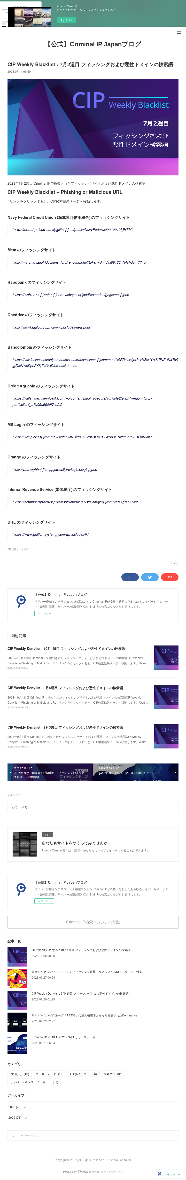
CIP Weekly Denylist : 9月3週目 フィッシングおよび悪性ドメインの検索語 (65, 727)
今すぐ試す (66, 20)
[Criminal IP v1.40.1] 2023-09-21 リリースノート (63, 1037)
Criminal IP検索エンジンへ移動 (93, 922)
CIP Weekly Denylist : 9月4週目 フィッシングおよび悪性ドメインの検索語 (65, 687)
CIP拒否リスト (83, 1074)
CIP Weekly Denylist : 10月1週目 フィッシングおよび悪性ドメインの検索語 (66, 648)
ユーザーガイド (49, 1074)
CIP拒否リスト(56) (18, 549)
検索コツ (113, 1074)
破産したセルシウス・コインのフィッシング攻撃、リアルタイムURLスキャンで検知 (87, 971)
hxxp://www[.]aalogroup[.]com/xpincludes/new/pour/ (52, 327)
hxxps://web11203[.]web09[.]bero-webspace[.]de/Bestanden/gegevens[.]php (71, 294)
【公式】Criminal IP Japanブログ (93, 44)
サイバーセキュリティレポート (34, 1082)
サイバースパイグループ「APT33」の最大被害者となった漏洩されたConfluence (84, 1015)
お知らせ (19, 1074)
